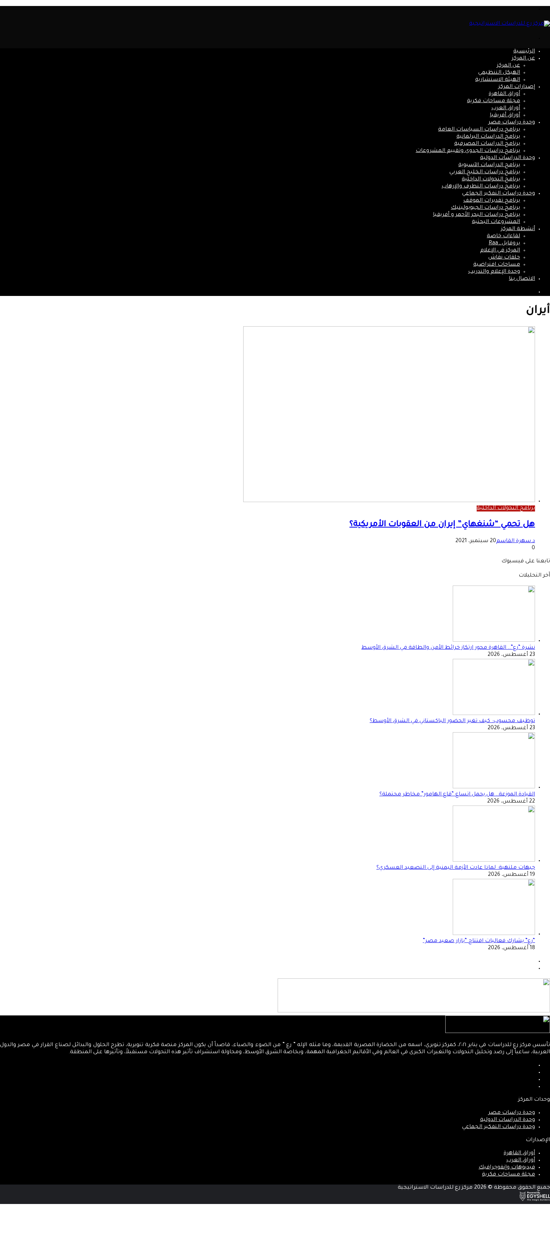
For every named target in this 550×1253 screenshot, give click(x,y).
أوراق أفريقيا (505, 116)
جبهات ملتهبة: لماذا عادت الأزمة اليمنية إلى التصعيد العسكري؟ (455, 868)
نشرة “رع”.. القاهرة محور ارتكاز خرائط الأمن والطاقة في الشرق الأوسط (448, 648)
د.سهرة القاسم (515, 541)
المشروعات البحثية (496, 222)
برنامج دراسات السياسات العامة (479, 130)
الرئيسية (524, 52)
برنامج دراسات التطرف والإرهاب (480, 187)
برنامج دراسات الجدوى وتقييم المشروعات (468, 151)
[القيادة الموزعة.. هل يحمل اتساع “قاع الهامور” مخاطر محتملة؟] (494, 788)
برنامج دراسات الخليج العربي (484, 172)
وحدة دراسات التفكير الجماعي (498, 194)
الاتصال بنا (522, 279)
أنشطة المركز (518, 229)
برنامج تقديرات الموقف (491, 201)
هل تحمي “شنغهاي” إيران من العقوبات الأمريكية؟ (442, 524)
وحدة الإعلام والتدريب (494, 272)
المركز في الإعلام (500, 251)
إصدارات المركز (516, 87)
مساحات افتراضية (496, 265)
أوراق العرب (505, 108)
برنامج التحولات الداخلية (491, 180)
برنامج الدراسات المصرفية (487, 144)
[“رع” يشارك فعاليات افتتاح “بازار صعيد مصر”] (494, 934)
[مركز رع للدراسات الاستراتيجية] (509, 24)
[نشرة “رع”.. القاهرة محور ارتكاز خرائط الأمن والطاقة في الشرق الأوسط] (494, 641)
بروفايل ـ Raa (504, 244)
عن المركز (523, 59)
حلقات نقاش (504, 258)
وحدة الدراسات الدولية (507, 158)
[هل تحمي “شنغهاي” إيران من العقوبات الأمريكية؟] (389, 501)
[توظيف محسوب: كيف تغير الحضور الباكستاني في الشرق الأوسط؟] (494, 714)
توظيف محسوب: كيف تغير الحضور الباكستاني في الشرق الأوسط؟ (452, 721)
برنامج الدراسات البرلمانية (488, 137)
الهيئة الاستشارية (497, 80)
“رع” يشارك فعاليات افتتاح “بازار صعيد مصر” (479, 941)
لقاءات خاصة (503, 236)
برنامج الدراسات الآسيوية (489, 165)
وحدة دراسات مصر (511, 123)
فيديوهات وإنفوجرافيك (507, 1168)
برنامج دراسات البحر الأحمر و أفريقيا (476, 215)
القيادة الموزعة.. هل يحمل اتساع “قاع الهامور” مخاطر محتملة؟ (457, 795)
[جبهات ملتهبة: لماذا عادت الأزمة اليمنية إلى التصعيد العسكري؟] (494, 861)
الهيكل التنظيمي (499, 73)
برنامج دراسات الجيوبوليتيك (485, 208)
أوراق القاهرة (504, 94)
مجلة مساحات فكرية (493, 101)
